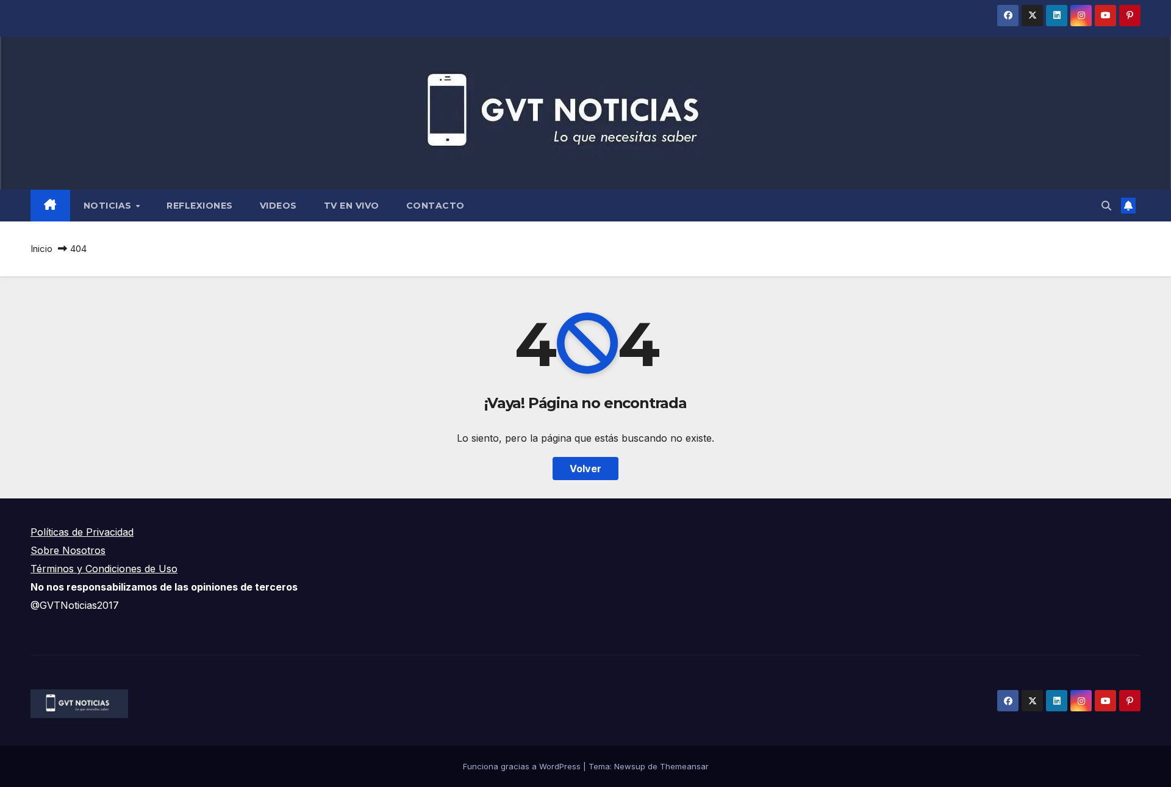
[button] (1106, 205)
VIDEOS (278, 205)
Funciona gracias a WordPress (523, 766)
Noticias (109, 205)
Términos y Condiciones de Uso (103, 568)
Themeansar (684, 766)
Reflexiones (200, 205)
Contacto (435, 205)
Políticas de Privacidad (82, 532)
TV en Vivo (351, 205)
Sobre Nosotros (68, 550)
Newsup (629, 766)
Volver (585, 468)
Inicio (41, 248)
